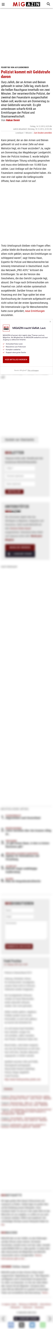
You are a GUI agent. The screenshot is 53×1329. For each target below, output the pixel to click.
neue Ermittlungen (35, 311)
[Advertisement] (26, 36)
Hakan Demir (13, 120)
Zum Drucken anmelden (43, 133)
